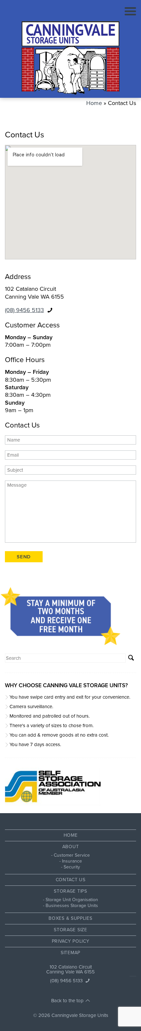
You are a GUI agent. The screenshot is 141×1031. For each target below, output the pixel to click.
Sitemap (70, 952)
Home (94, 103)
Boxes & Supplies (70, 918)
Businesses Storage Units (72, 905)
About (70, 846)
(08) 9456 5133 (24, 310)
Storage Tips (70, 891)
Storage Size (70, 930)
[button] (131, 658)
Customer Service (72, 855)
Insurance (72, 861)
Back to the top (67, 1001)
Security (72, 867)
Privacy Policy (71, 941)
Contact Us (71, 879)
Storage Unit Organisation (72, 899)
